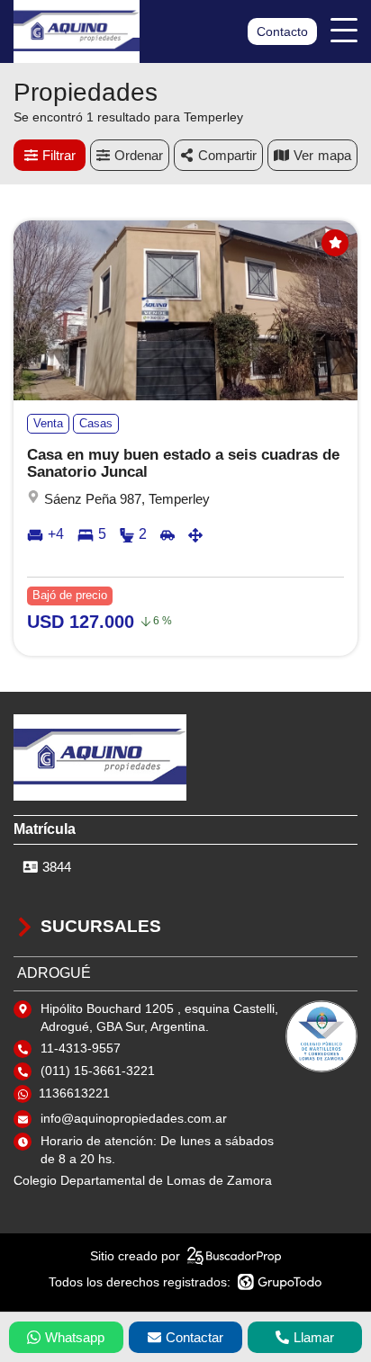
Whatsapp (74, 1337)
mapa (334, 155)
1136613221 (74, 1093)
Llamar (314, 1337)
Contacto (282, 31)
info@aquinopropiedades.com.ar (134, 1118)
